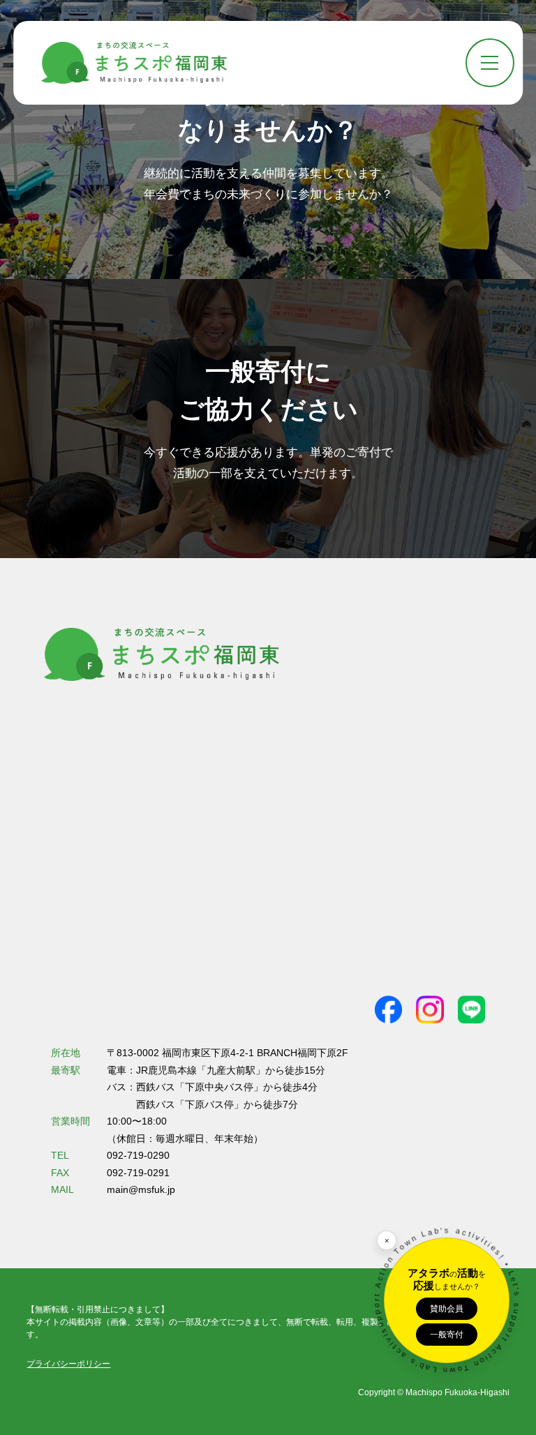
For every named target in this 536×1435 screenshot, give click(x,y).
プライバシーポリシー (68, 1364)
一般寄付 (446, 1334)
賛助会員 (446, 1309)
